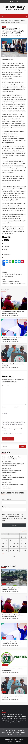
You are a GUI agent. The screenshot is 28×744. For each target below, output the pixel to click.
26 (10, 550)
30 (25, 550)
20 (14, 546)
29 (21, 550)
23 (25, 546)
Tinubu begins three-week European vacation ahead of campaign (12, 338)
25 (6, 550)
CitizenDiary (6, 35)
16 (25, 543)
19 (10, 546)
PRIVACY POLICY (20, 732)
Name (4, 407)
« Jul (13, 556)
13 (14, 543)
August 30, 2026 (13, 315)
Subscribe (14, 525)
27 (14, 550)
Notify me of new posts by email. (13, 433)
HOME (5, 730)
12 (10, 543)
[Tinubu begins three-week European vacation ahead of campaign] (14, 327)
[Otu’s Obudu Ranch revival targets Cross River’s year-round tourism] (14, 301)
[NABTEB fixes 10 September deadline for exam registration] (14, 658)
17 (3, 546)
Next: (13, 281)
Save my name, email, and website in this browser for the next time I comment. (14, 423)
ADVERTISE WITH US (8, 732)
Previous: (12, 274)
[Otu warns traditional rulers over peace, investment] (14, 353)
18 (6, 546)
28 (17, 550)
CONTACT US (20, 730)
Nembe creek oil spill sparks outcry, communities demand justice (11, 457)
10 (3, 543)
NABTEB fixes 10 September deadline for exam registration (13, 478)
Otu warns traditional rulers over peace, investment (12, 485)
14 (17, 543)
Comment (5, 386)
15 (21, 543)
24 (3, 550)
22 (21, 546)
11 (6, 543)
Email (16, 407)
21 (17, 546)
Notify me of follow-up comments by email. (13, 430)
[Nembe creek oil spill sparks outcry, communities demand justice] (14, 577)
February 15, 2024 (14, 35)
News (4, 26)
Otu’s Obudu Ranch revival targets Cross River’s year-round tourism (13, 312)
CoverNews (10, 741)
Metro (4, 584)
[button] (2, 16)
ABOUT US (11, 730)
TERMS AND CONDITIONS (14, 734)
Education (5, 665)
